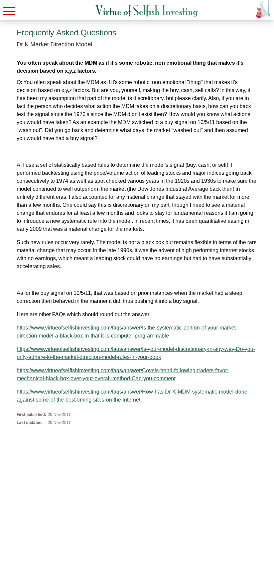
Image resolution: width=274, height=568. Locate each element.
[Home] (146, 11)
